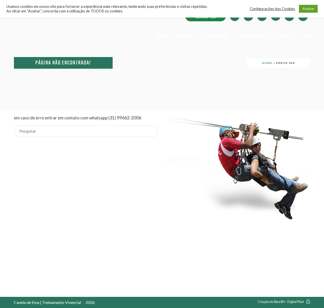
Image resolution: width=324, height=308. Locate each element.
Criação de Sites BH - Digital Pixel (281, 302)
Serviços (285, 36)
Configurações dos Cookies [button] (272, 9)
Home (161, 36)
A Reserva (185, 36)
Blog (306, 36)
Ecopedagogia (216, 36)
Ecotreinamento (253, 36)
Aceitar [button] (308, 8)
